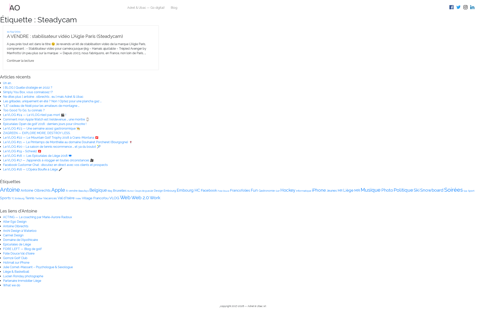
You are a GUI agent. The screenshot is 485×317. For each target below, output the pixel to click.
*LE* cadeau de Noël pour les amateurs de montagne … (41, 106)
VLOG (114, 198)
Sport (471, 190)
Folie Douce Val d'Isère (18, 253)
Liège (348, 190)
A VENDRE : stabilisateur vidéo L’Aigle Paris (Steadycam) (65, 36)
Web (125, 197)
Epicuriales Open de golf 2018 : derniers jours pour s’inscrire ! (44, 124)
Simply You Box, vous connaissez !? (28, 92)
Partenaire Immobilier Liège (22, 281)
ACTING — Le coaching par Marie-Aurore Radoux (37, 217)
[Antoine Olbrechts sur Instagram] (466, 8)
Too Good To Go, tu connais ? (24, 110)
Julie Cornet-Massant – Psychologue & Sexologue (38, 267)
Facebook (209, 190)
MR (357, 190)
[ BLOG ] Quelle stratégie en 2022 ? (27, 87)
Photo (387, 190)
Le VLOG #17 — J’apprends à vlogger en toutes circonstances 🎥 (48, 160)
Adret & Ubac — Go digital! (146, 7)
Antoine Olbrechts (36, 190)
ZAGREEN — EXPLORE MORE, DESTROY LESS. (36, 133)
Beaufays (83, 191)
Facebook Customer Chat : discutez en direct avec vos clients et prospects (55, 165)
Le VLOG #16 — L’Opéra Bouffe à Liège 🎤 (32, 169)
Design (158, 190)
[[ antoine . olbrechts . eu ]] (15, 7)
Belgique (98, 190)
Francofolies (240, 190)
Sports (5, 198)
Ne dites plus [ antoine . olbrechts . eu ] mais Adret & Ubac (43, 96)
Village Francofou (95, 198)
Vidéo (78, 198)
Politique (403, 190)
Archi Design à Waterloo (20, 231)
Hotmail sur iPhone (16, 262)
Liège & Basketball (16, 271)
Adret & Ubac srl (257, 306)
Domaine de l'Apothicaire (20, 240)
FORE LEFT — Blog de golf (22, 249)
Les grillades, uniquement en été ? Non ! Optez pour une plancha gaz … (52, 101)
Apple (58, 190)
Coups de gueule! (144, 191)
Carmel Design (13, 235)
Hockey (287, 190)
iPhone (319, 190)
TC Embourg (18, 198)
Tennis (29, 198)
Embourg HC (188, 190)
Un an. (7, 83)
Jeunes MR (335, 190)
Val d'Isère (66, 198)
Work (155, 197)
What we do (11, 285)
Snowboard (431, 190)
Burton (130, 191)
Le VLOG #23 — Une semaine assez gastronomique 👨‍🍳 (41, 128)
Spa (465, 191)
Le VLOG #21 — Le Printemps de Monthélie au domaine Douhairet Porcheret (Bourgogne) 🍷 (68, 142)
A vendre (72, 190)
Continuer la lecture (20, 60)
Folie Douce (223, 191)
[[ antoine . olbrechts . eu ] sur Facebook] (452, 8)
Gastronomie (267, 190)
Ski (416, 190)
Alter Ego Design (15, 221)
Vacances (50, 198)
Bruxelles (120, 190)
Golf (278, 191)
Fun (254, 190)
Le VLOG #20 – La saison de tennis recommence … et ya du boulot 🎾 (52, 146)
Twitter (38, 198)
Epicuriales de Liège (17, 244)
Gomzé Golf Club (15, 258)
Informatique (303, 190)
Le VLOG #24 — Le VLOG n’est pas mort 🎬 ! (34, 115)
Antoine (10, 189)
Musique (371, 190)
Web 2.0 (140, 197)
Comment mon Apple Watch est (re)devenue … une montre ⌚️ (46, 119)
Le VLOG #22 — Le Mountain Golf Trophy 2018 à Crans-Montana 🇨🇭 (51, 137)
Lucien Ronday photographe (23, 276)
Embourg (170, 190)
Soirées (453, 190)
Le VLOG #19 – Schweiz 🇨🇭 (22, 151)
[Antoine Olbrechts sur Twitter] (459, 8)
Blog (174, 7)
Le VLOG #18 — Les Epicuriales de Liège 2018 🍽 (37, 156)
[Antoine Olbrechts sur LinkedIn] (473, 8)
